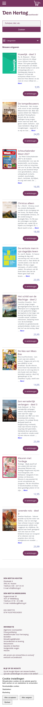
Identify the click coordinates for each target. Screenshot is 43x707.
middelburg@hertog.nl (17, 603)
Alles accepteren (10, 697)
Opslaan (7, 702)
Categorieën (11, 41)
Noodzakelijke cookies (10, 686)
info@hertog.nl (15, 588)
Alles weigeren (27, 697)
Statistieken (6, 689)
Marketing (6, 692)
